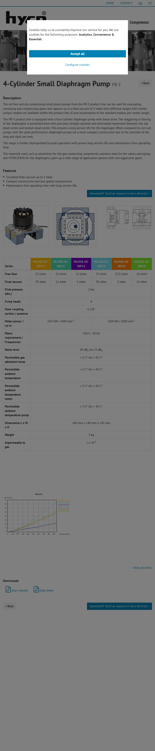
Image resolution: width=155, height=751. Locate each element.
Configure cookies (77, 65)
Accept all (77, 54)
